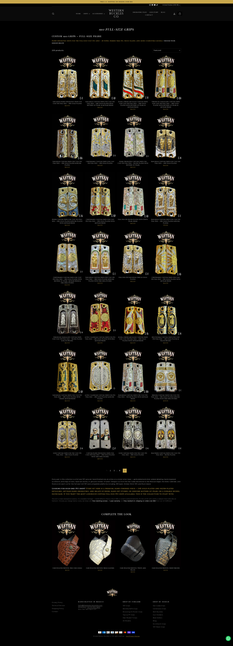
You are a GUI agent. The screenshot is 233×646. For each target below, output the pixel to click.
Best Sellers (157, 618)
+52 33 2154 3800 (93, 607)
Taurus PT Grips (129, 615)
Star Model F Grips (130, 618)
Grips (85, 14)
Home (78, 14)
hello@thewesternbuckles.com (90, 605)
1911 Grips (126, 606)
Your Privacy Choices (133, 636)
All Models (127, 621)
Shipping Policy (58, 608)
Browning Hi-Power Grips (132, 612)
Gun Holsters (158, 615)
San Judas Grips (159, 606)
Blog (163, 12)
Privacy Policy (57, 602)
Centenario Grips (159, 609)
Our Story (153, 12)
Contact (149, 15)
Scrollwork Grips (159, 624)
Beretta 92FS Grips (130, 609)
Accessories (97, 14)
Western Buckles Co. (116, 13)
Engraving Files (140, 12)
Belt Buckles (158, 612)
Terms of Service (58, 605)
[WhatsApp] (228, 638)
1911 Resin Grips (159, 627)
